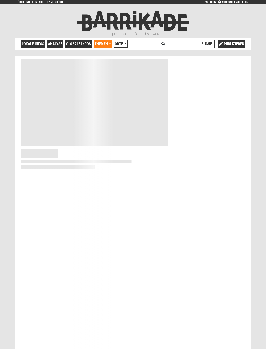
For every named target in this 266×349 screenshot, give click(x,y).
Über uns (24, 2)
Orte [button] (119, 44)
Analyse (55, 44)
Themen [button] (101, 44)
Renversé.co (54, 2)
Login (212, 2)
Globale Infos (78, 44)
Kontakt (38, 2)
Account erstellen (234, 2)
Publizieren (233, 44)
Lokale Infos (33, 44)
